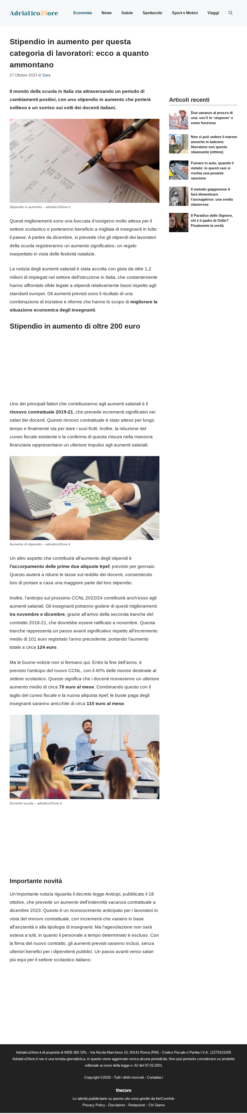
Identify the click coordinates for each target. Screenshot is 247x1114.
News (107, 13)
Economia (82, 13)
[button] (230, 13)
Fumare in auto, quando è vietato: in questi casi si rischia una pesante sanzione (212, 170)
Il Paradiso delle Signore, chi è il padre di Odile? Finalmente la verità (212, 220)
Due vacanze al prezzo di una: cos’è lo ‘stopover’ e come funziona (212, 118)
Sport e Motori (185, 13)
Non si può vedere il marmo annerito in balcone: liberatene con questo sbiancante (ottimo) (214, 144)
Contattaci (155, 1077)
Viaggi (213, 13)
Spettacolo (152, 13)
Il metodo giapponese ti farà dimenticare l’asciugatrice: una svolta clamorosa (212, 196)
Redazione (136, 1105)
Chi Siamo (156, 1105)
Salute (127, 13)
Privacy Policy (93, 1105)
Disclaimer (116, 1105)
